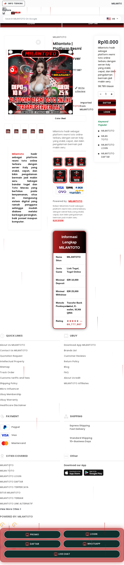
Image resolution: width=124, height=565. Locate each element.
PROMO (34, 534)
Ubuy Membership (10, 394)
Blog (66, 366)
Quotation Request (11, 356)
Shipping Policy (8, 383)
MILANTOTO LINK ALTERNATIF (16, 503)
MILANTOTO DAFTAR (11, 481)
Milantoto (18, 154)
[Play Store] (93, 474)
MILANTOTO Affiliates (76, 383)
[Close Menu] (3, 14)
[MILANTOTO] (16, 13)
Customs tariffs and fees (15, 377)
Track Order (7, 372)
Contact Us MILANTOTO (14, 350)
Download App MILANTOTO (80, 345)
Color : (60, 118)
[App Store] (73, 474)
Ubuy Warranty (9, 399)
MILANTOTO (59, 37)
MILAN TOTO (7, 470)
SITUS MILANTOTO (10, 492)
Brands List (70, 350)
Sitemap (5, 366)
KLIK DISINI (58, 220)
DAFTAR (93, 23)
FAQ (66, 372)
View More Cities (10, 509)
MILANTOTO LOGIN (10, 476)
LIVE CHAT (64, 555)
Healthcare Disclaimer (13, 405)
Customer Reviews (75, 356)
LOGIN (31, 23)
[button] (38, 42)
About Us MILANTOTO (12, 345)
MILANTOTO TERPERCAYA (14, 487)
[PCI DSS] (2, 524)
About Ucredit (72, 377)
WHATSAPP (93, 545)
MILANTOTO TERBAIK (11, 498)
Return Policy (71, 361)
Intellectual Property (12, 361)
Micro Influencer (9, 388)
